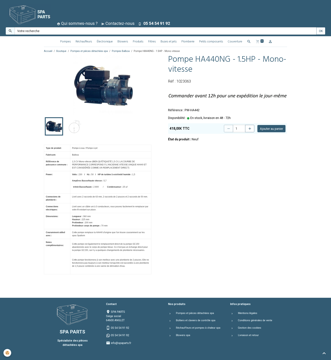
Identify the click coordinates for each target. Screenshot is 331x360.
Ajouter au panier (271, 129)
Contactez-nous (119, 23)
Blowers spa (183, 335)
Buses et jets (169, 42)
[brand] (28, 14)
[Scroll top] (324, 353)
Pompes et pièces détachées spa (89, 51)
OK (321, 31)
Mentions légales (247, 313)
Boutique (61, 51)
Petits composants (211, 42)
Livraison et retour (248, 335)
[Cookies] (7, 353)
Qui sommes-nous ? (79, 23)
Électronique (105, 42)
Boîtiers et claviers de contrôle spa (195, 320)
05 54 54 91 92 (120, 327)
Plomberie (187, 42)
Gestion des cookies (249, 327)
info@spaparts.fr (121, 343)
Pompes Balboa (121, 51)
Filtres (152, 42)
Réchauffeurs (84, 42)
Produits (138, 42)
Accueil (48, 51)
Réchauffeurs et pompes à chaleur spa (198, 327)
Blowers (122, 42)
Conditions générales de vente (255, 320)
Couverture (235, 42)
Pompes (65, 42)
